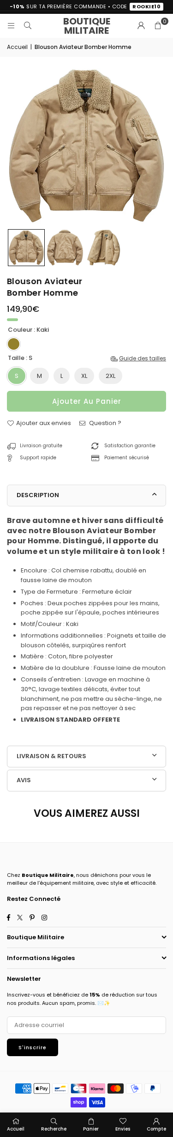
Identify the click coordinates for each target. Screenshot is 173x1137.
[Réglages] (141, 26)
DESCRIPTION (38, 495)
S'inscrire (32, 1047)
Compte (156, 1128)
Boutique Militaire (86, 26)
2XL (110, 375)
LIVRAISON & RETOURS (51, 756)
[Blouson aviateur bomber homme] (26, 248)
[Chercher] (27, 25)
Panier (91, 1128)
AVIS (24, 780)
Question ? (104, 423)
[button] (157, 26)
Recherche (53, 1128)
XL (84, 375)
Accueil (17, 47)
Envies (122, 1128)
